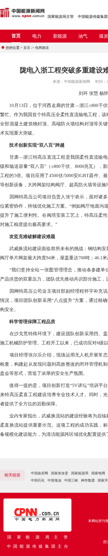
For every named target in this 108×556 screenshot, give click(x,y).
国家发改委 (59, 473)
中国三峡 (71, 480)
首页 (16, 35)
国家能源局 (79, 473)
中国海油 (54, 480)
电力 (36, 36)
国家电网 (98, 473)
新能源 (60, 36)
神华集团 (88, 480)
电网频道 (42, 48)
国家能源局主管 (61, 16)
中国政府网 (39, 473)
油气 (83, 36)
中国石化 (38, 480)
